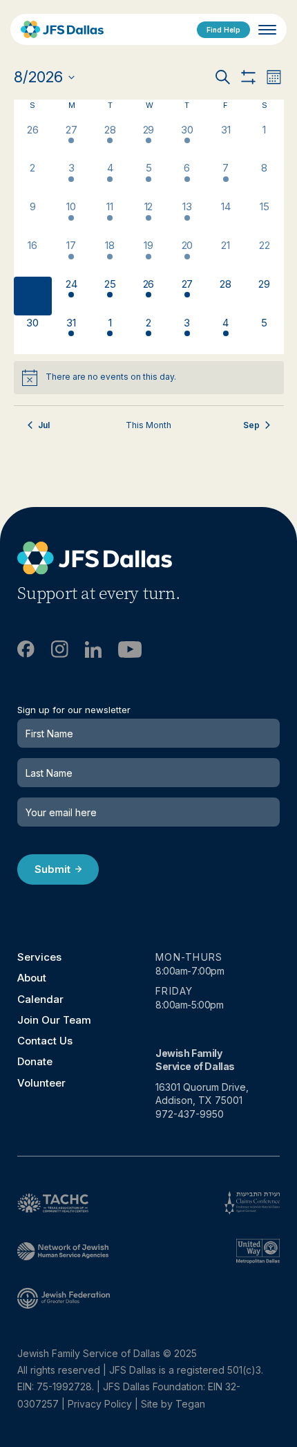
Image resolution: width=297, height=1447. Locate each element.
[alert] (149, 377)
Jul (44, 425)
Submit (52, 869)
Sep (251, 425)
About (31, 977)
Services (39, 957)
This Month (148, 425)
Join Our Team (54, 1019)
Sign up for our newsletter (74, 710)
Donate (34, 1061)
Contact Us (45, 1040)
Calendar (40, 999)
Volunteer (41, 1082)
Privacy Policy (100, 1404)
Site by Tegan (173, 1404)
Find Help (223, 30)
